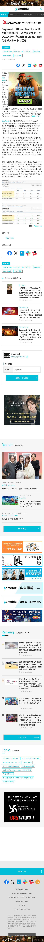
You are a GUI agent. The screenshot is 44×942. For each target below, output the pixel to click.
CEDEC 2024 (27, 762)
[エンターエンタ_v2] (22, 410)
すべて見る (22, 529)
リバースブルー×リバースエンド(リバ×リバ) (17, 770)
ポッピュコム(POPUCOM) (11, 766)
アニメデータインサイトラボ (30, 758)
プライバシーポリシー (22, 909)
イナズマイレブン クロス (10, 758)
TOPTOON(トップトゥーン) (11, 762)
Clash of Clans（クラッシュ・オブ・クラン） (17, 51)
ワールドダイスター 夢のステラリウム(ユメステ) (18, 778)
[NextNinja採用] (22, 807)
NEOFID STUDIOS (8, 782)
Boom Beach (7, 55)
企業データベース (15, 14)
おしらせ (22, 905)
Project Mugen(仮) (28, 766)
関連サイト (35, 116)
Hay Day (37, 51)
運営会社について (22, 889)
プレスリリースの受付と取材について (22, 897)
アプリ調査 (18, 55)
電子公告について (22, 901)
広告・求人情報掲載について (22, 893)
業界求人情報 (28, 14)
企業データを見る (22, 378)
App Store (10, 238)
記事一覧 (4, 14)
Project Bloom (7, 774)
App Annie (4, 79)
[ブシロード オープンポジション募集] (22, 22)
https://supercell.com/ (18, 357)
